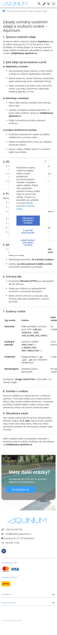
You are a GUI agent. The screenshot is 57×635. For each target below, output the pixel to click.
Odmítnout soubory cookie (28, 242)
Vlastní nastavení (28, 231)
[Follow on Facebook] (3, 551)
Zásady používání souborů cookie (25, 206)
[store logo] (14, 4)
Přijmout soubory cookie (28, 220)
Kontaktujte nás (20, 489)
